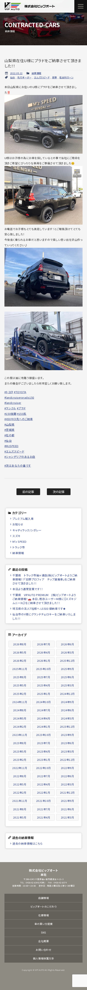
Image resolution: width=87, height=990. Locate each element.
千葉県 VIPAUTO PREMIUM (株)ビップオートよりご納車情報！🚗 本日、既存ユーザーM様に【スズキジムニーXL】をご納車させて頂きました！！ (44, 599)
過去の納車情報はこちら (27, 843)
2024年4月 (43, 718)
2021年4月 (43, 817)
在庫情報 (43, 915)
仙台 (12, 77)
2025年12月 (67, 660)
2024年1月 (43, 726)
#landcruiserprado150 (19, 397)
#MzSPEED (11, 446)
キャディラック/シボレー (26, 530)
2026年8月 (19, 644)
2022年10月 (43, 768)
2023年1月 (43, 759)
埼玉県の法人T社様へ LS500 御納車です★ (39, 609)
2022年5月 (19, 784)
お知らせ (17, 524)
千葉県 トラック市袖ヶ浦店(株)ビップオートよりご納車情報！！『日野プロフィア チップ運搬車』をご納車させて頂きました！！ (44, 579)
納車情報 (36, 73)
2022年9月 (67, 768)
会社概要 (43, 941)
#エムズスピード (14, 451)
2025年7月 (43, 677)
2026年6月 (67, 644)
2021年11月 (19, 800)
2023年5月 (19, 751)
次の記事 (59, 491)
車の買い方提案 (43, 924)
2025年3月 (67, 685)
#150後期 (10, 414)
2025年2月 (19, 693)
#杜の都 (9, 435)
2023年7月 (43, 743)
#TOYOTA (20, 392)
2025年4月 (43, 685)
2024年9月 (67, 702)
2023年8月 (19, 743)
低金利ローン (66, 77)
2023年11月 (19, 735)
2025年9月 (67, 669)
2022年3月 (67, 784)
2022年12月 (67, 759)
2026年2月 (19, 660)
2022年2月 (19, 792)
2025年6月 (67, 677)
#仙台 (8, 441)
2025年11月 (19, 669)
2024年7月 (43, 710)
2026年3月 (67, 652)
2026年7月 (43, 644)
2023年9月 (67, 735)
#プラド (21, 408)
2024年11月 (19, 702)
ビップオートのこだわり (43, 906)
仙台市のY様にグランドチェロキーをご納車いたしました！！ (44, 616)
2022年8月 (19, 776)
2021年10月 (43, 800)
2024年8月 (19, 710)
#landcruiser (12, 403)
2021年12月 (67, 792)
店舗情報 (43, 898)
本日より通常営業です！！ (27, 589)
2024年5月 (19, 718)
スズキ (16, 536)
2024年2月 (19, 726)
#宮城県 (9, 430)
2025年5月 (19, 685)
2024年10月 (43, 702)
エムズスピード (42, 77)
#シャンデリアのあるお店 (19, 457)
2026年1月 (43, 660)
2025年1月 (43, 693)
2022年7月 (43, 776)
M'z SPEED (19, 542)
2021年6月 (67, 809)
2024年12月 (67, 693)
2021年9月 (67, 800)
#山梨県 (9, 424)
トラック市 (18, 547)
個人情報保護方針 (43, 958)
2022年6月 (67, 776)
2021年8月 (19, 809)
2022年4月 (43, 784)
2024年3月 (67, 718)
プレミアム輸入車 (23, 519)
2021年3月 (67, 817)
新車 (54, 77)
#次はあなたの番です (17, 466)
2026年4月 (43, 652)
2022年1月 (43, 792)
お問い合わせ (43, 949)
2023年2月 (19, 759)
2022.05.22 (16, 73)
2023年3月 (67, 751)
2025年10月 (43, 669)
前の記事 (28, 491)
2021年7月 (43, 809)
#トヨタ (8, 392)
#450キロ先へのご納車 (18, 419)
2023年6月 (67, 743)
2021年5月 (19, 817)
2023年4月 (43, 751)
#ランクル (10, 408)
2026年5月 (19, 652)
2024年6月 (67, 710)
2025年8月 (19, 677)
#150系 (21, 414)
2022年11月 (19, 768)
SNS (43, 932)
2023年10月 (43, 735)
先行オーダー (24, 77)
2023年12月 (67, 726)
